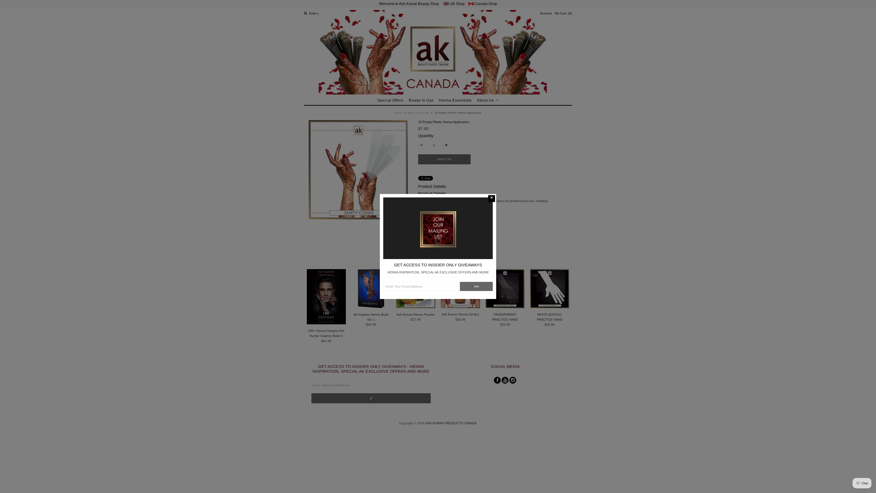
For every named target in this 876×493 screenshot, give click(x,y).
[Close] (491, 198)
